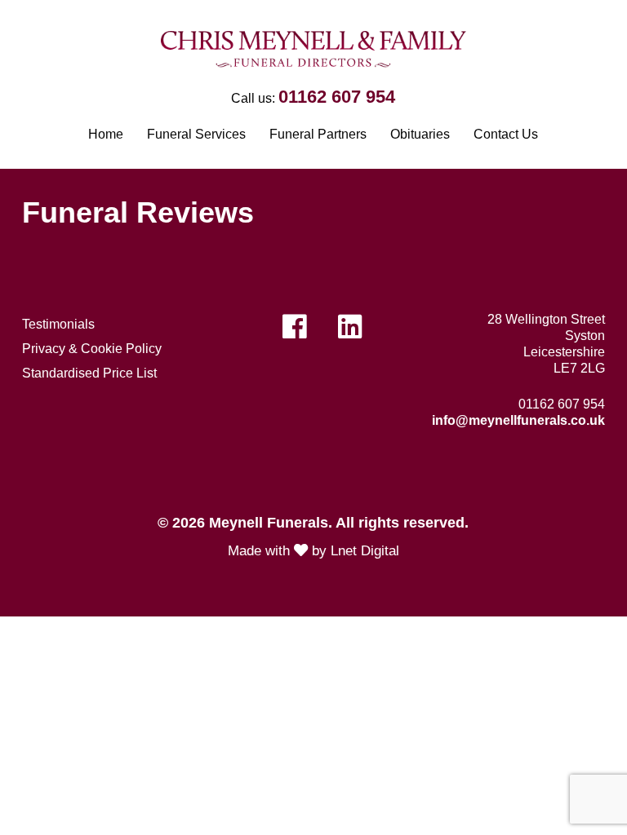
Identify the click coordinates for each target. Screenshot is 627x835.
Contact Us (506, 134)
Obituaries (420, 134)
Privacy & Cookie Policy (92, 349)
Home (105, 134)
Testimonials (58, 324)
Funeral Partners (318, 134)
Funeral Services (196, 134)
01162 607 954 (336, 96)
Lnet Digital (365, 550)
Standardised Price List (89, 373)
